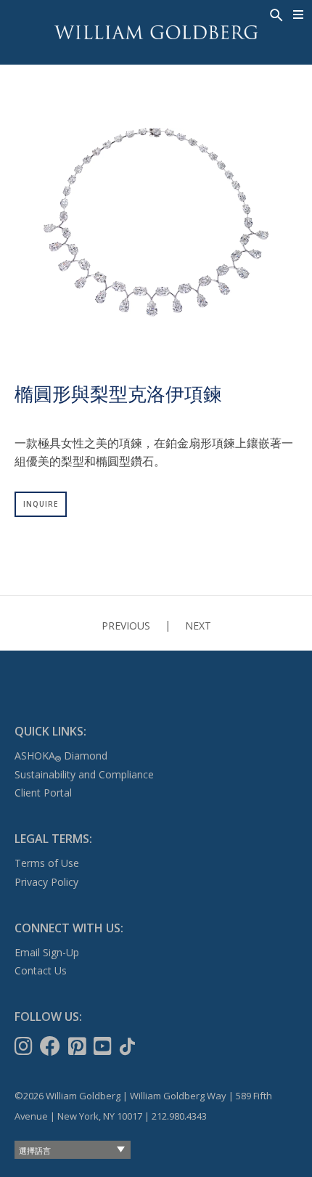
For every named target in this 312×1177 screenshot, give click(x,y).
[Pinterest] (78, 1046)
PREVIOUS (126, 625)
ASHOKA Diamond (61, 755)
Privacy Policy (46, 882)
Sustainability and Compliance (84, 774)
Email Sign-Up (47, 952)
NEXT (198, 625)
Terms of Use (47, 863)
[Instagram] (25, 1046)
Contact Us (41, 970)
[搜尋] (275, 14)
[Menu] (298, 14)
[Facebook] (51, 1046)
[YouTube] (104, 1046)
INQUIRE (40, 504)
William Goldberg (156, 32)
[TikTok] (129, 1046)
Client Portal (43, 792)
